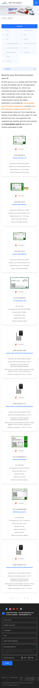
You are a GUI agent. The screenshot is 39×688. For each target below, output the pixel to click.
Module (10, 18)
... (21, 598)
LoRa (7, 30)
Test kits (8, 61)
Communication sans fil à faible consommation (30, 679)
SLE (7, 39)
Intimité (4, 677)
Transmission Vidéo (12, 48)
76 (24, 598)
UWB (25, 48)
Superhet (27, 52)
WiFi (7, 35)
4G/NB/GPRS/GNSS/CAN (12, 43)
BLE (25, 35)
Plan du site (21, 679)
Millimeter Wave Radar (11, 54)
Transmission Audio (30, 43)
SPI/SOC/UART (28, 30)
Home (4, 18)
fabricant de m (20, 82)
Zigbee (26, 39)
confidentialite (13, 677)
